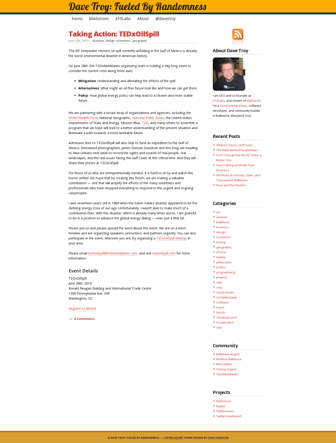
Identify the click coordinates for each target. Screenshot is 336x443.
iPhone (221, 252)
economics (123, 41)
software (222, 302)
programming (225, 272)
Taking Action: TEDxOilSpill (114, 34)
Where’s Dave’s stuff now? (234, 145)
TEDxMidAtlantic (227, 374)
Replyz (221, 406)
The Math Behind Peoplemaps (237, 150)
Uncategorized (226, 317)
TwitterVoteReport (228, 416)
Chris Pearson (218, 437)
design (110, 41)
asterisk (221, 217)
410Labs (123, 18)
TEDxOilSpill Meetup (171, 238)
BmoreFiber (224, 364)
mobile (221, 257)
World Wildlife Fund (83, 118)
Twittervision (225, 411)
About (143, 18)
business (98, 41)
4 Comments (84, 318)
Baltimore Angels (228, 354)
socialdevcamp (226, 297)
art (218, 212)
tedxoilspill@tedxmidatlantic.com (112, 253)
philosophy (224, 262)
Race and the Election (231, 185)
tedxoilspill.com (164, 253)
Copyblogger (173, 437)
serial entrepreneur (233, 106)
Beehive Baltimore (229, 359)
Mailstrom (99, 18)
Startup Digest (226, 369)
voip (219, 327)
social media (225, 292)
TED (145, 123)
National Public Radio (148, 118)
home (77, 18)
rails (219, 282)
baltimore (222, 222)
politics (221, 267)
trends (220, 312)
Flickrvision (223, 401)
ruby (219, 287)
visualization (225, 322)
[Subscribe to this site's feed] (237, 34)
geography (140, 41)
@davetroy (166, 18)
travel (220, 307)
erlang (220, 242)
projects (221, 277)
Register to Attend (82, 308)
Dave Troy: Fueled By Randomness (137, 6)
